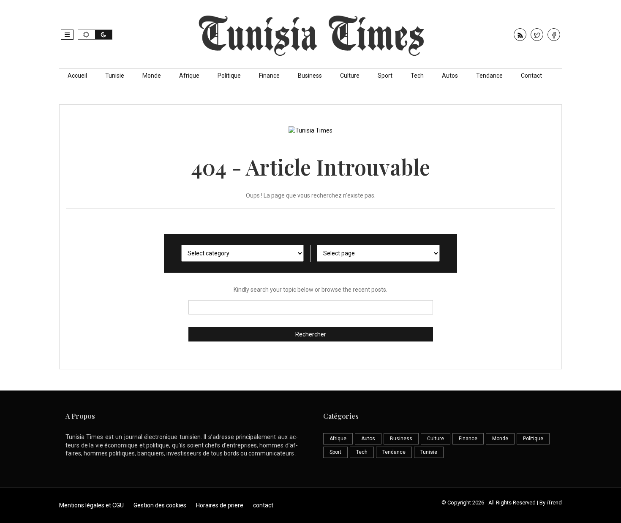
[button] (67, 35)
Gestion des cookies (159, 505)
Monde (151, 75)
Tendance (489, 75)
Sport (385, 75)
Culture (350, 75)
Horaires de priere (219, 505)
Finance (269, 75)
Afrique (189, 75)
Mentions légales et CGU (91, 505)
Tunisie (114, 75)
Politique (229, 75)
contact (263, 505)
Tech (417, 75)
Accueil (77, 75)
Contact (531, 75)
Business (310, 75)
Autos (450, 75)
